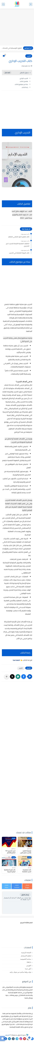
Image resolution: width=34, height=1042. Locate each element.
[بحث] (3, 4)
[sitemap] (5, 1038)
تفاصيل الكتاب (24, 81)
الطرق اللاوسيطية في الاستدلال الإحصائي (11, 48)
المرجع (8, 1035)
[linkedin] (9, 1038)
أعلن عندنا (28, 969)
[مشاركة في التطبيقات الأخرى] (6, 676)
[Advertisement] (17, 27)
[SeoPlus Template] (27, 1035)
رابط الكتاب (25, 87)
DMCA (29, 962)
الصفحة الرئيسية (26, 952)
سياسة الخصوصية (25, 959)
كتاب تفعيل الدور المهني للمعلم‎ (18, 237)
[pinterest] (24, 1038)
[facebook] (32, 1038)
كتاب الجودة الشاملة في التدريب (19, 253)
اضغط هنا (16, 660)
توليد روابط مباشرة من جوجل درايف (20, 972)
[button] (23, 676)
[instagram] (20, 1038)
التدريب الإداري (24, 78)
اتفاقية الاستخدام (26, 956)
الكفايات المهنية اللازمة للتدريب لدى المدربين (17, 244)
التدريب (29, 56)
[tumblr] (13, 1038)
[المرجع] (17, 4)
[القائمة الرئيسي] (30, 4)
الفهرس (28, 965)
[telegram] (17, 1038)
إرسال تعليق (25, 894)
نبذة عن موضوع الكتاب (21, 84)
